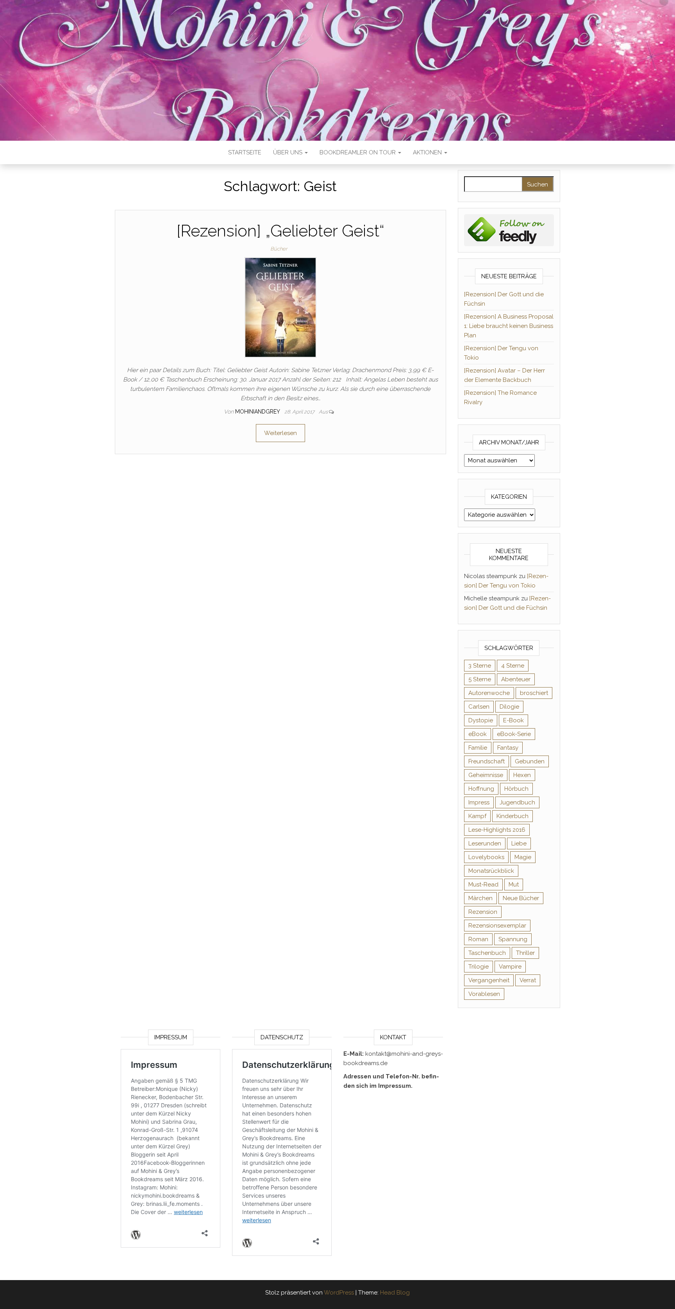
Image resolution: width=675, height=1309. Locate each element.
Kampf (477, 816)
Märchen (480, 898)
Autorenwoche (489, 693)
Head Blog (395, 1292)
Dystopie (480, 720)
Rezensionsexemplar (497, 925)
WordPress (339, 1292)
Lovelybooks (486, 857)
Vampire (510, 966)
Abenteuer (515, 679)
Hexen (522, 775)
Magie (522, 857)
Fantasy (507, 747)
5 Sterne (479, 679)
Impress (478, 802)
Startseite (244, 152)
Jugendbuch (517, 802)
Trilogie (478, 966)
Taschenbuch (487, 952)
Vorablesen (484, 993)
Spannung (512, 939)
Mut (514, 884)
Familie (477, 747)
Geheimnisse (485, 775)
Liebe (519, 843)
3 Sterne (479, 665)
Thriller (525, 952)
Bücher (278, 249)
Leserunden (484, 843)
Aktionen (428, 152)
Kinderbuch (512, 816)
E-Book (513, 720)
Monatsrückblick (491, 870)
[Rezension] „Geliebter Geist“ (280, 230)
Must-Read (483, 884)
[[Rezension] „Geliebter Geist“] (280, 307)
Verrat (528, 980)
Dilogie (509, 706)
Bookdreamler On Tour (358, 152)
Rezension (482, 911)
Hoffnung (481, 788)
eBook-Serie (514, 734)
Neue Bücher (521, 898)
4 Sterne (512, 665)
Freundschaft (486, 761)
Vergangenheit (488, 980)
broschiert (534, 693)
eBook (477, 734)
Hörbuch (516, 788)
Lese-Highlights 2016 (496, 829)
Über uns (288, 152)
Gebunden (530, 761)
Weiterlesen (280, 433)
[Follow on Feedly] (509, 229)
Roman (478, 939)
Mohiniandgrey (258, 411)
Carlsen (478, 706)
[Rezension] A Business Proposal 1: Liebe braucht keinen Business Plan (509, 326)
